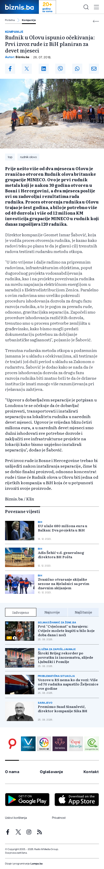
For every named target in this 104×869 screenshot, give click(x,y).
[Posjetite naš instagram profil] (29, 832)
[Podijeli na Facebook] (10, 69)
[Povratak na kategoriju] (96, 21)
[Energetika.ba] (91, 743)
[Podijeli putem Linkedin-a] (44, 69)
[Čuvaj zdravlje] (75, 743)
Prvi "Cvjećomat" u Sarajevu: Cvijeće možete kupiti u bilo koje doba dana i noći (66, 630)
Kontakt (91, 772)
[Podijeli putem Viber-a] (60, 69)
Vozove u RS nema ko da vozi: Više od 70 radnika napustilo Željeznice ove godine (68, 684)
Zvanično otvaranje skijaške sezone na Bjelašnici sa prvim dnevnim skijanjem (63, 583)
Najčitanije (83, 612)
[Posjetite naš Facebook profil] (7, 832)
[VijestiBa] (28, 743)
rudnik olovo (28, 157)
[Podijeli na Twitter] (27, 69)
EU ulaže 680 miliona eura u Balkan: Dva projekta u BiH (62, 528)
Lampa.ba (37, 863)
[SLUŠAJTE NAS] (44, 743)
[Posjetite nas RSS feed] (39, 832)
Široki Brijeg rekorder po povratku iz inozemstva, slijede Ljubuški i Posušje (65, 657)
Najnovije (52, 612)
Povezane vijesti (22, 511)
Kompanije (29, 20)
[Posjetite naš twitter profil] (18, 832)
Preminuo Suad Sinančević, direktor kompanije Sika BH (62, 708)
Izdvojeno (20, 612)
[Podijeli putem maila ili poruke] (94, 69)
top (10, 157)
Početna (10, 20)
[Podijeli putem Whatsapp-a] (77, 69)
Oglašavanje (51, 772)
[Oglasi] (12, 743)
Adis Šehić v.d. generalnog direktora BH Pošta (61, 554)
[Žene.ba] (60, 743)
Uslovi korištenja (16, 817)
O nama (12, 772)
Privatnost (59, 817)
